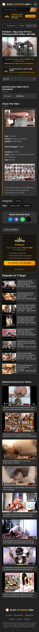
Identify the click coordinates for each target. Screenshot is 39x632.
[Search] (33, 10)
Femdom (27, 205)
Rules (19, 619)
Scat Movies (18, 615)
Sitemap (12, 619)
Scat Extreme (11, 26)
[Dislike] (7, 79)
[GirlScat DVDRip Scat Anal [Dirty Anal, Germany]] (9, 368)
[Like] (4, 79)
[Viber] (16, 219)
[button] (31, 4)
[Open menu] (35, 4)
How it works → (19, 269)
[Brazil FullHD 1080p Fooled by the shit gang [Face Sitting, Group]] (9, 356)
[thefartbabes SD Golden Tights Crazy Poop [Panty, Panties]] (9, 344)
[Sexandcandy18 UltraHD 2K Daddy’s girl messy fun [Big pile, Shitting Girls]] (9, 320)
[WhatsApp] (22, 219)
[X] (28, 219)
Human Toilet (15, 205)
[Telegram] (10, 219)
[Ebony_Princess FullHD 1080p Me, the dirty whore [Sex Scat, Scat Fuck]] (9, 332)
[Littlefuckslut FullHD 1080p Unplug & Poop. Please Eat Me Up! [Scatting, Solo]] (9, 284)
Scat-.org (17, 4)
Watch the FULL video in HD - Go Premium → (19, 63)
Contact (27, 619)
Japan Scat (29, 615)
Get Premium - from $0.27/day (19, 263)
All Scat (21, 26)
